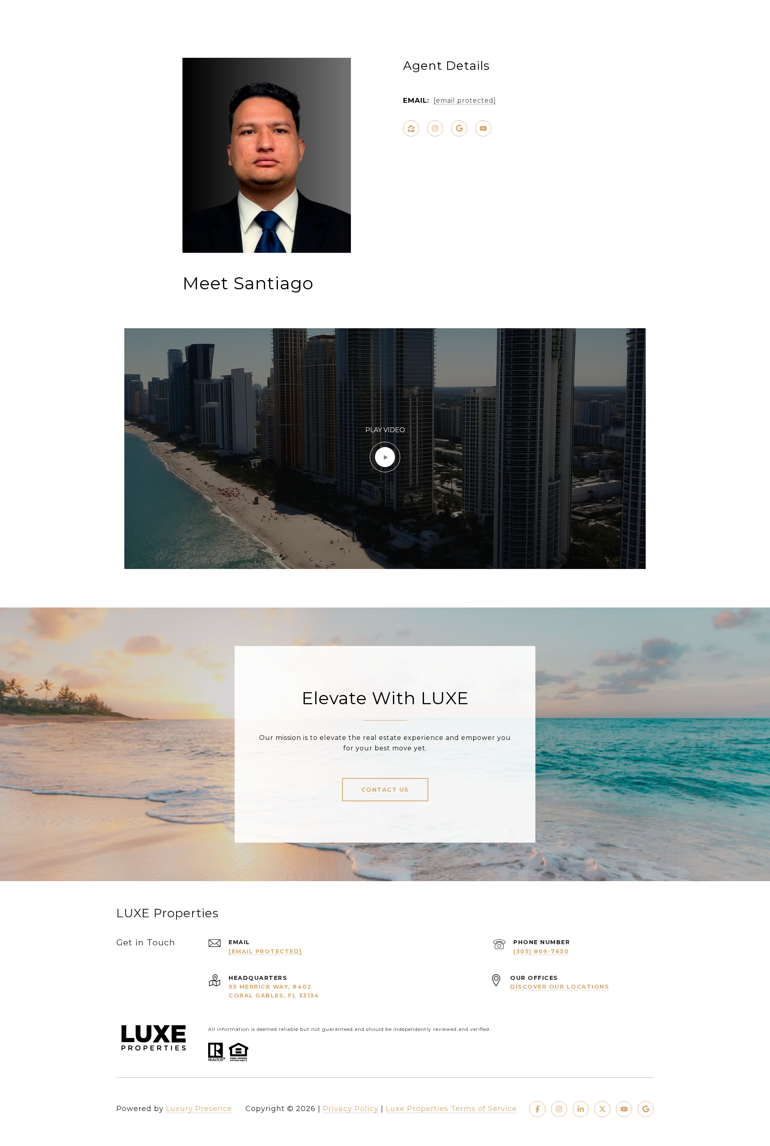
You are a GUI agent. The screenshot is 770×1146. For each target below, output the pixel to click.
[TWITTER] (602, 1109)
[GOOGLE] (459, 128)
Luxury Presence (199, 1108)
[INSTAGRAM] (435, 128)
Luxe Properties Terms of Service (451, 1108)
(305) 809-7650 (541, 951)
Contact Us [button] (385, 789)
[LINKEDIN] (581, 1109)
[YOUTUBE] (483, 128)
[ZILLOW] (411, 128)
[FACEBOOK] (537, 1109)
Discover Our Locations (559, 986)
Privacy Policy (351, 1108)
